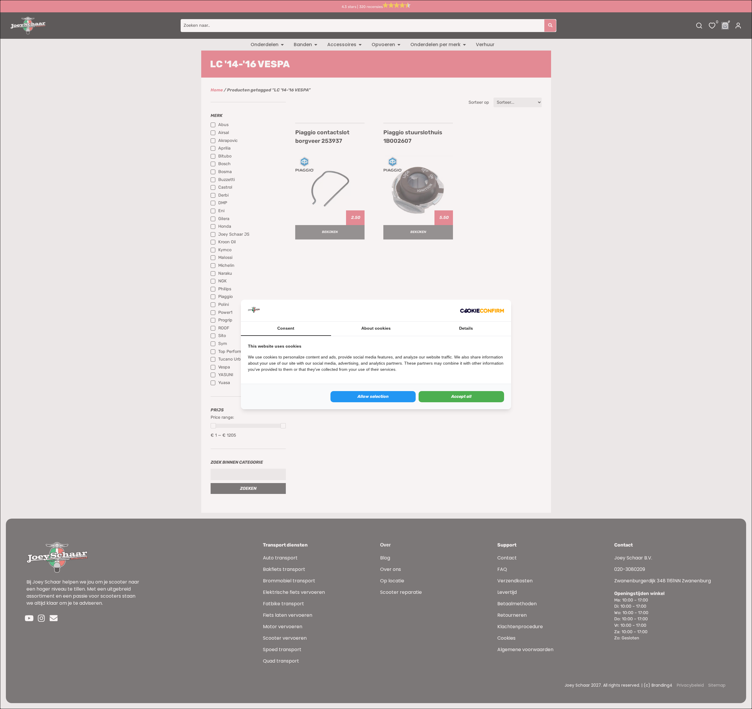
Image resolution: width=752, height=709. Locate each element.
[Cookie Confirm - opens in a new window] (482, 310)
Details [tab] (466, 328)
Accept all (461, 396)
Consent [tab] (285, 328)
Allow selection (373, 396)
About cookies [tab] (376, 328)
